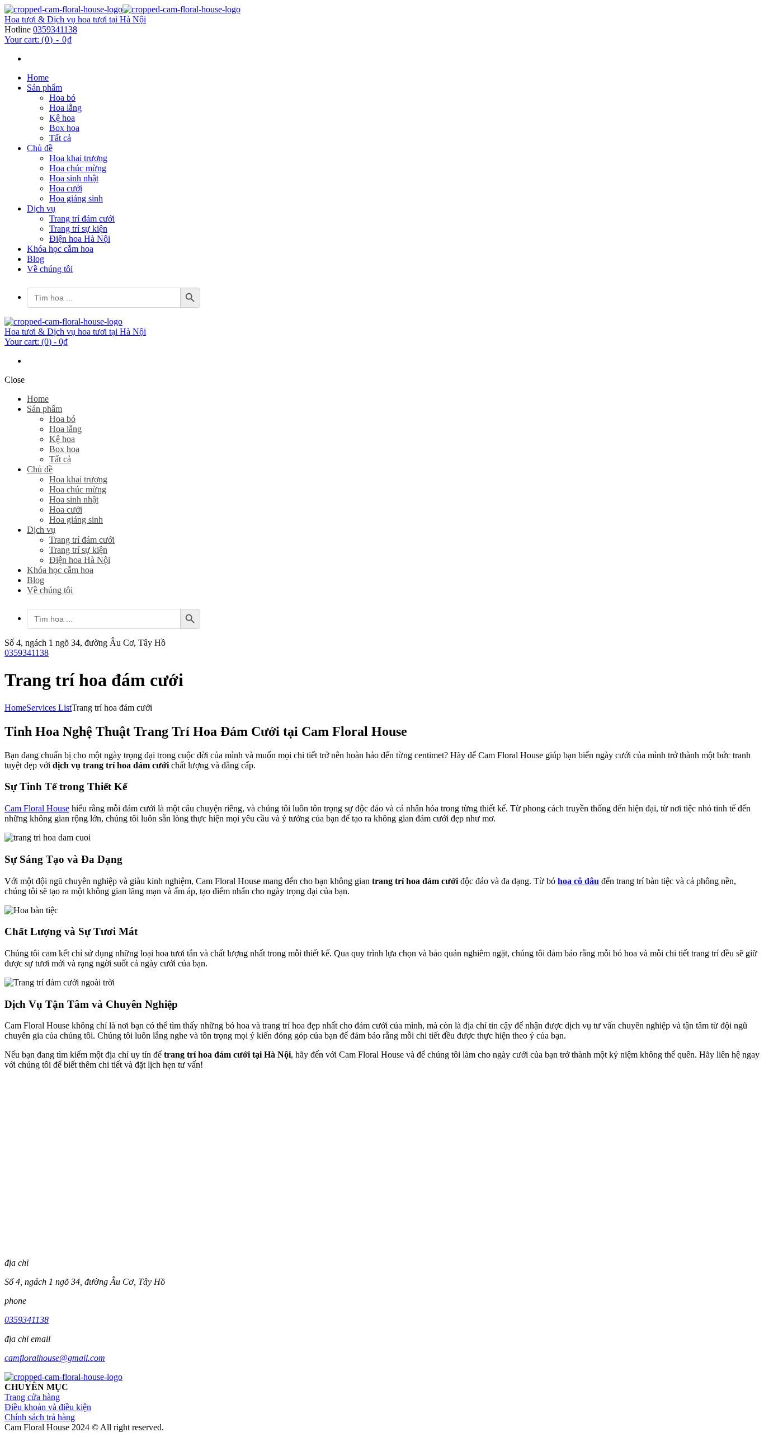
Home (15, 707)
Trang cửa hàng (32, 1397)
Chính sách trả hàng (39, 1417)
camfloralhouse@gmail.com (54, 1358)
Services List (49, 707)
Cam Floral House (36, 808)
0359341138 (55, 29)
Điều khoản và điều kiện (47, 1407)
